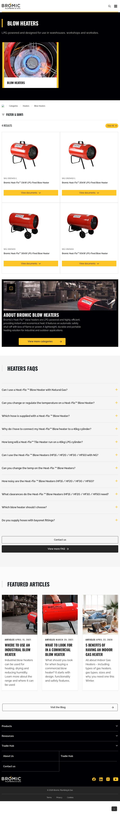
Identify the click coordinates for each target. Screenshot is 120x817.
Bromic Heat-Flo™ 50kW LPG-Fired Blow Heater (85, 253)
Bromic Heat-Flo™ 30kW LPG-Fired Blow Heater (26, 253)
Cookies (70, 797)
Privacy (59, 797)
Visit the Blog (58, 707)
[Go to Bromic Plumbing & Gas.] (3, 106)
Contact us (60, 539)
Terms (49, 797)
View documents (29, 193)
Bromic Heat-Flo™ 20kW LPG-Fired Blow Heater (85, 182)
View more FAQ (56, 548)
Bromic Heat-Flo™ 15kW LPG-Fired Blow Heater (26, 182)
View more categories (40, 341)
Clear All (110, 126)
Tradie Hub (67, 756)
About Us (8, 756)
